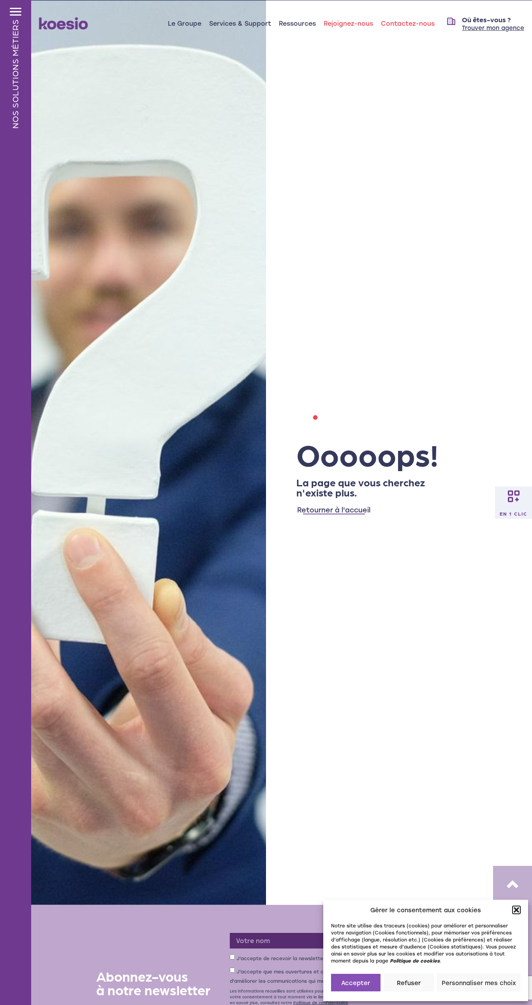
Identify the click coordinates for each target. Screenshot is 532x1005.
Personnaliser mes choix (479, 983)
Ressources (297, 23)
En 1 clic (513, 513)
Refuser (409, 983)
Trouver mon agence (493, 28)
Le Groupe (184, 23)
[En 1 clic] (513, 496)
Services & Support (240, 23)
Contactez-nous (408, 23)
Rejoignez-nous (348, 23)
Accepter (355, 983)
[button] (516, 910)
